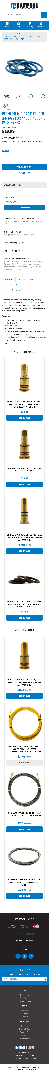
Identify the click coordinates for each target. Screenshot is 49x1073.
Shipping (24, 1026)
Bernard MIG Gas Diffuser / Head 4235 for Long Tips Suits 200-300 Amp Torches (24, 682)
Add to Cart (26, 166)
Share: (5, 127)
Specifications (22, 285)
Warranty (8, 285)
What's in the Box (25, 279)
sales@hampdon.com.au (25, 1055)
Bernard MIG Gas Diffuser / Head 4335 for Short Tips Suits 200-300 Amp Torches (24, 537)
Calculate (25, 207)
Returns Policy (24, 1029)
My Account (24, 995)
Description (8, 279)
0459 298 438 (25, 1052)
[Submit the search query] (44, 15)
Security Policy (24, 1038)
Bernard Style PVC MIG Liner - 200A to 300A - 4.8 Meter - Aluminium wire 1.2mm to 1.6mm (24, 749)
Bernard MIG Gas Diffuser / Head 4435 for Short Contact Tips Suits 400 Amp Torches (24, 404)
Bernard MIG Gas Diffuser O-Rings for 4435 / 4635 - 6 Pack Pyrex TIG (24, 37)
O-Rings (20, 34)
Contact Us (24, 1017)
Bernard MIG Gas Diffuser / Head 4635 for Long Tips (24, 469)
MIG (13, 34)
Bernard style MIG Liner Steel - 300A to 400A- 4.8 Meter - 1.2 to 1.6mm (24, 882)
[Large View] (6, 96)
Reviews (8, 290)
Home (6, 34)
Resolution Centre (24, 1001)
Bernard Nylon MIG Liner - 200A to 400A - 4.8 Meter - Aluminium (24, 814)
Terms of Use (24, 1032)
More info (18, 138)
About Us (24, 1011)
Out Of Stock (24, 762)
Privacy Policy (25, 1035)
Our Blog (24, 1014)
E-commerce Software (21, 1069)
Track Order (24, 998)
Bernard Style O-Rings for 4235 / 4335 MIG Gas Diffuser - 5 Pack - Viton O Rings (24, 604)
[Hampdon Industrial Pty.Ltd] (25, 7)
